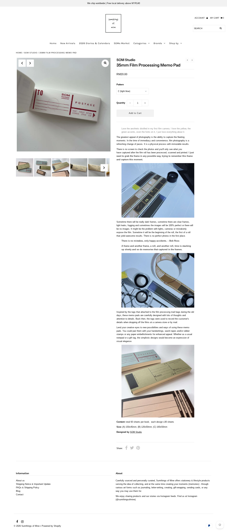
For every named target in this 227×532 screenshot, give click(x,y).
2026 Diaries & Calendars (94, 43)
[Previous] (22, 63)
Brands (158, 43)
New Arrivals (67, 43)
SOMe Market (122, 43)
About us (20, 480)
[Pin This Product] (138, 448)
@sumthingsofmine (125, 499)
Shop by (174, 43)
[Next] (30, 63)
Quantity (120, 103)
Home (53, 43)
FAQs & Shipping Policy (27, 487)
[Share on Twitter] (132, 448)
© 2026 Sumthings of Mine (27, 526)
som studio (30, 53)
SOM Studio (136, 432)
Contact (19, 494)
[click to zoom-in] (105, 63)
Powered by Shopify (51, 526)
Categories (139, 43)
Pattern (120, 84)
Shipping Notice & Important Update (33, 484)
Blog (18, 491)
